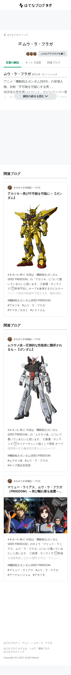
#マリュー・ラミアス (20, 570)
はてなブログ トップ (17, 34)
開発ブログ (44, 648)
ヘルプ (32, 648)
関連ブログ (53, 62)
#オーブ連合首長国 (19, 465)
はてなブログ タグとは (15, 648)
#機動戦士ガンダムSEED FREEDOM (29, 300)
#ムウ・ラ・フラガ (33, 305)
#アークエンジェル (19, 574)
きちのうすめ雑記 (23, 187)
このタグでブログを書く (52, 53)
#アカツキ (14, 305)
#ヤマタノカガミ (18, 310)
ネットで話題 (33, 62)
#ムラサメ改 (15, 460)
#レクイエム (37, 310)
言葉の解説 (12, 62)
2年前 (38, 187)
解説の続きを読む (33, 96)
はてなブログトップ (14, 651)
